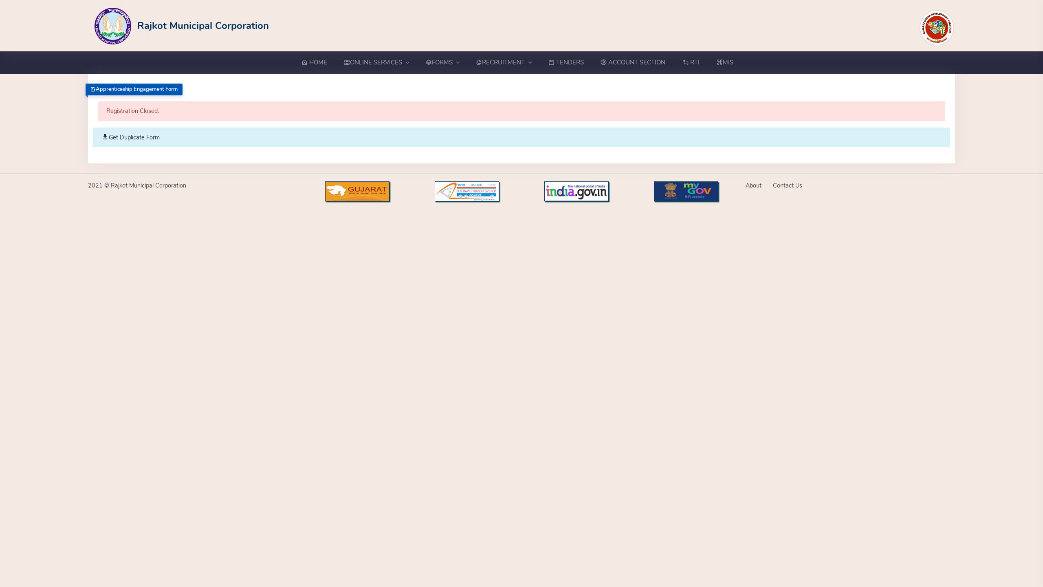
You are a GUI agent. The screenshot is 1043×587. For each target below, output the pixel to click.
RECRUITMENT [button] (503, 62)
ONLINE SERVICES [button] (376, 62)
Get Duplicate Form (134, 137)
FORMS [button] (442, 62)
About (753, 185)
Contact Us (787, 185)
